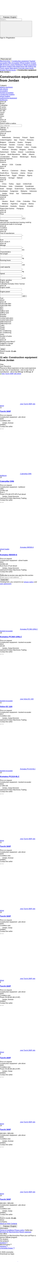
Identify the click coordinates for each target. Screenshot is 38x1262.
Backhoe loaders (6, 66)
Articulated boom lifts (19, 66)
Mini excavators (13, 63)
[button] (19, 48)
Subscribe (4, 580)
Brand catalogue (25, 1232)
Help (8, 1223)
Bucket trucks (11, 70)
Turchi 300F (5, 411)
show (3, 349)
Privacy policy (19, 1230)
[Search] (16, 29)
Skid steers (14, 68)
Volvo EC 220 (6, 707)
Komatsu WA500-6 (8, 555)
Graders (3, 70)
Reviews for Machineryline (9, 1232)
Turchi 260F (5, 986)
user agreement (5, 584)
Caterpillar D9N (7, 481)
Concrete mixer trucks (26, 68)
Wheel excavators (30, 65)
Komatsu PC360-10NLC (11, 637)
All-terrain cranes (9, 65)
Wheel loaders (25, 63)
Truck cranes (4, 68)
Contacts (14, 1223)
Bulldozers (19, 65)
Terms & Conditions (7, 1230)
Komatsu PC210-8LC (9, 776)
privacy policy (29, 582)
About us (3, 1223)
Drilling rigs (32, 66)
